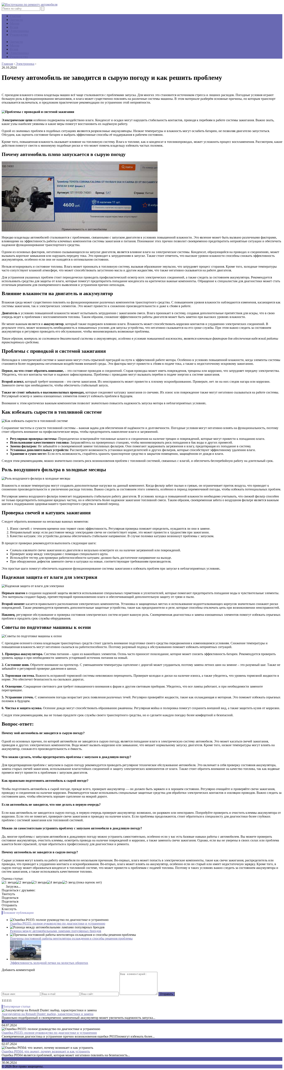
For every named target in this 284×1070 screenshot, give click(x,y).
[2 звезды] (24, 882)
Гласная (15, 16)
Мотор (14, 23)
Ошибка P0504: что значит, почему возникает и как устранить (46, 1051)
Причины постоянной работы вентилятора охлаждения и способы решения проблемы (71, 938)
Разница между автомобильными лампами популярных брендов (55, 931)
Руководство (19, 34)
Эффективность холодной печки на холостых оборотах (49, 963)
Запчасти (16, 19)
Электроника (19, 31)
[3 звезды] (39, 882)
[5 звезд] (68, 882)
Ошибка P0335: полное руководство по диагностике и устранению (57, 923)
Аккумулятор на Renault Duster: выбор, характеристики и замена (47, 1014)
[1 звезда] (9, 882)
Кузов (14, 27)
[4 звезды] (54, 882)
